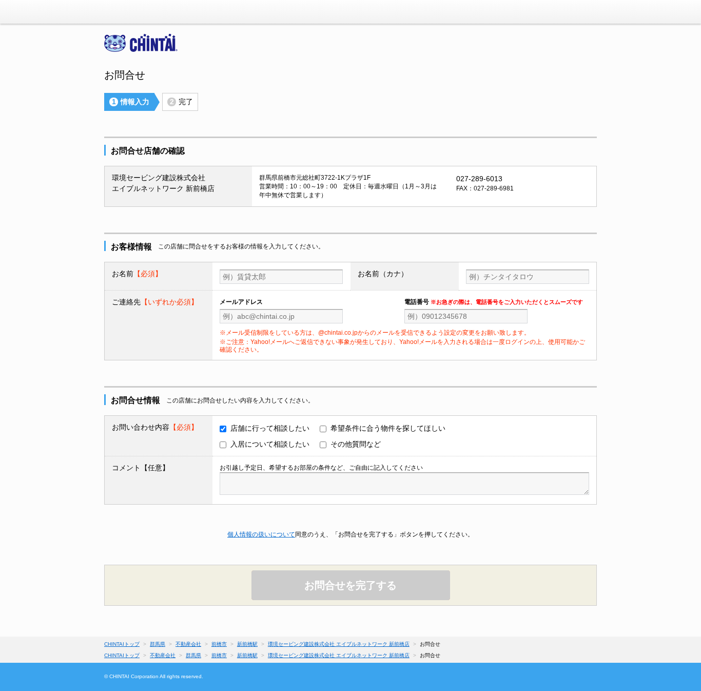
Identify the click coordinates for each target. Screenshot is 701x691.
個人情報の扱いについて (261, 534)
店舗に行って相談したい (269, 428)
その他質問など (355, 444)
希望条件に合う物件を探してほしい (387, 428)
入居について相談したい (269, 444)
